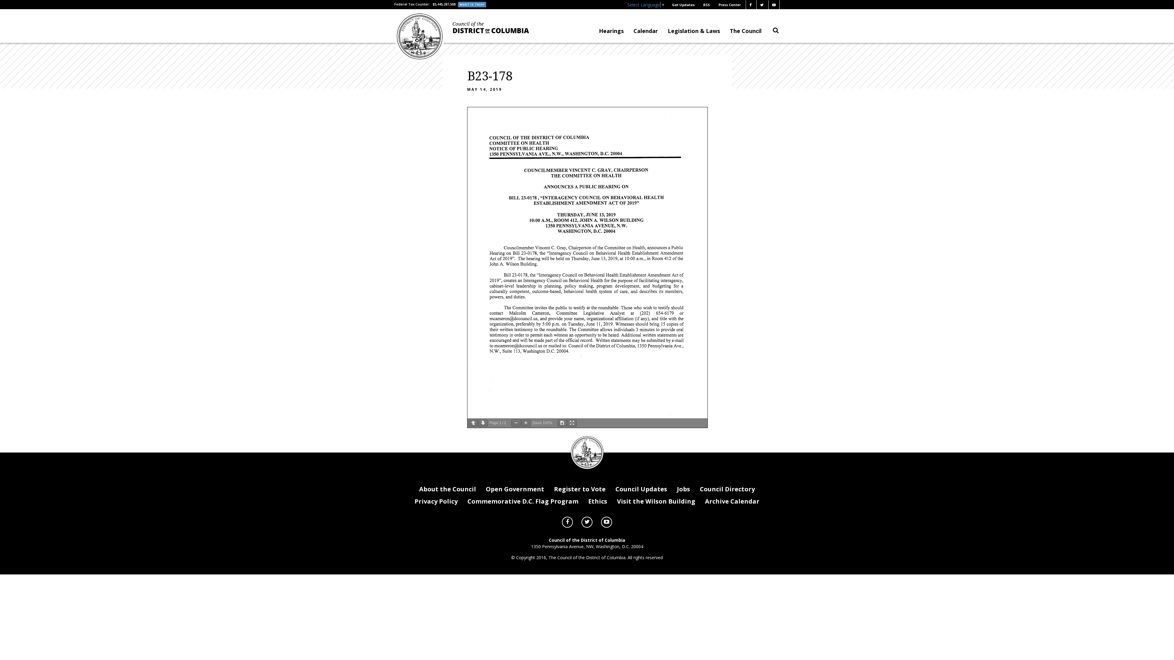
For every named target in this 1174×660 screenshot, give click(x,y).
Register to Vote (580, 489)
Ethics (597, 501)
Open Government (515, 489)
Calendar (645, 31)
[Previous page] (473, 423)
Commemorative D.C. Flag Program (522, 501)
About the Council (447, 489)
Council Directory (727, 489)
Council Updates (641, 489)
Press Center (729, 4)
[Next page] (483, 423)
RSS (706, 4)
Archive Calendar (732, 501)
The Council (746, 31)
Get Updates (683, 4)
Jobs (683, 489)
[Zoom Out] (516, 423)
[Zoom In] (525, 423)
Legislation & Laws (694, 31)
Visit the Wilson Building (656, 501)
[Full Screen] (572, 423)
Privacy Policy (436, 501)
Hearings (611, 31)
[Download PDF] (562, 423)
